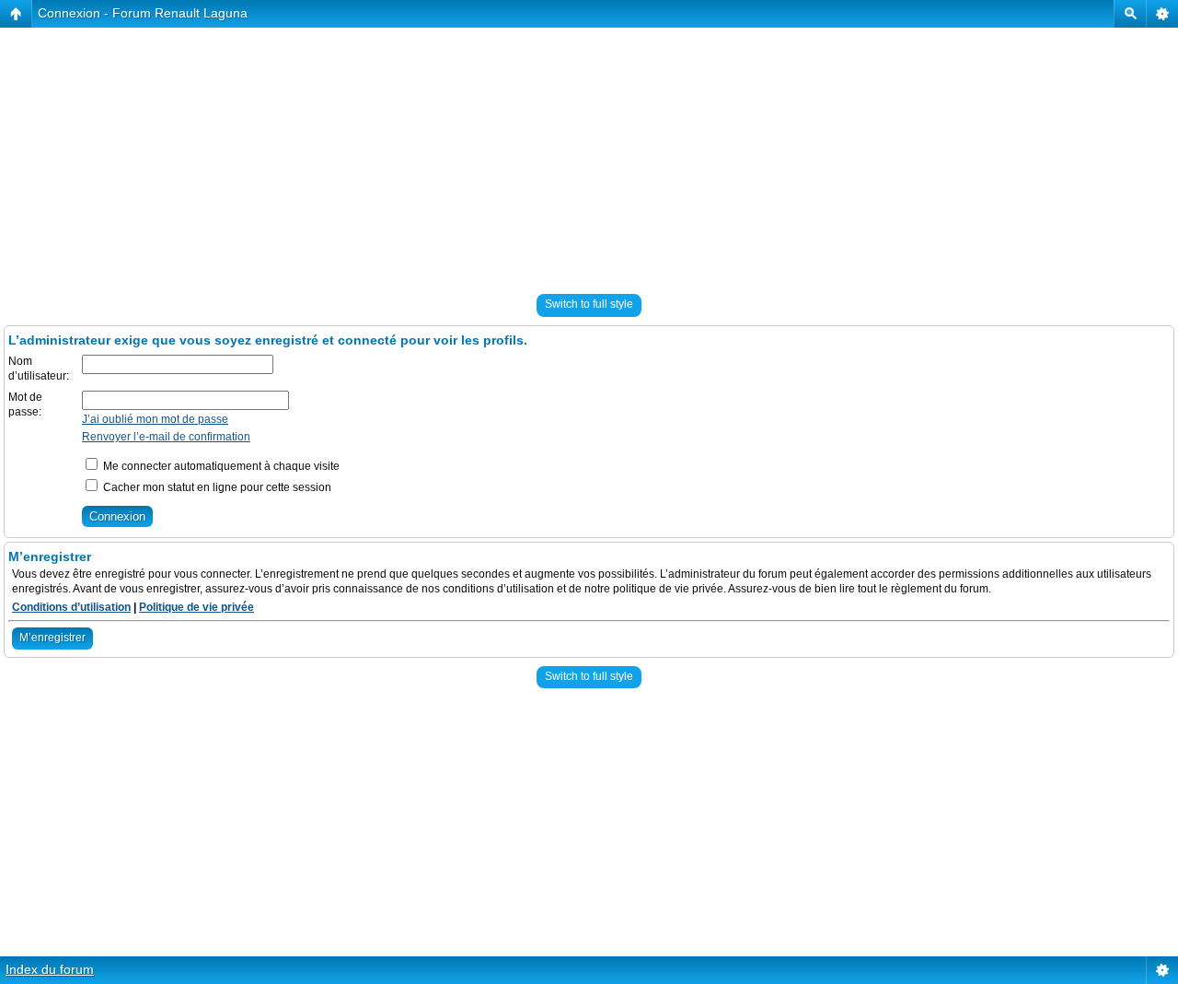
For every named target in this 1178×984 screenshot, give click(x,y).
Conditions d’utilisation (71, 607)
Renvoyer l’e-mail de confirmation (166, 436)
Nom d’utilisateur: (38, 368)
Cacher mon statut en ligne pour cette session (215, 487)
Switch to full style (589, 304)
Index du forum (50, 969)
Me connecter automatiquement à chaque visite (220, 466)
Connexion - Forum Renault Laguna (143, 13)
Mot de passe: (25, 404)
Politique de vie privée (196, 607)
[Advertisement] (552, 157)
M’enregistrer (52, 637)
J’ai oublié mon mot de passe (155, 419)
